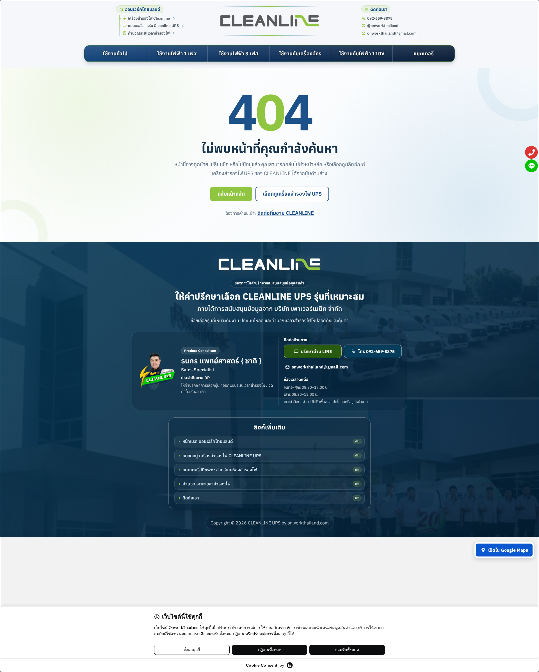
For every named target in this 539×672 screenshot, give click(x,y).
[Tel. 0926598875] (531, 152)
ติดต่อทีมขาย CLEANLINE (285, 213)
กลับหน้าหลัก (231, 194)
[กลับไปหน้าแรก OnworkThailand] (269, 264)
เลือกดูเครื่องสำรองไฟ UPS (292, 194)
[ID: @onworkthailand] (531, 165)
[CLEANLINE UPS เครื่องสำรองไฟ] (269, 20)
